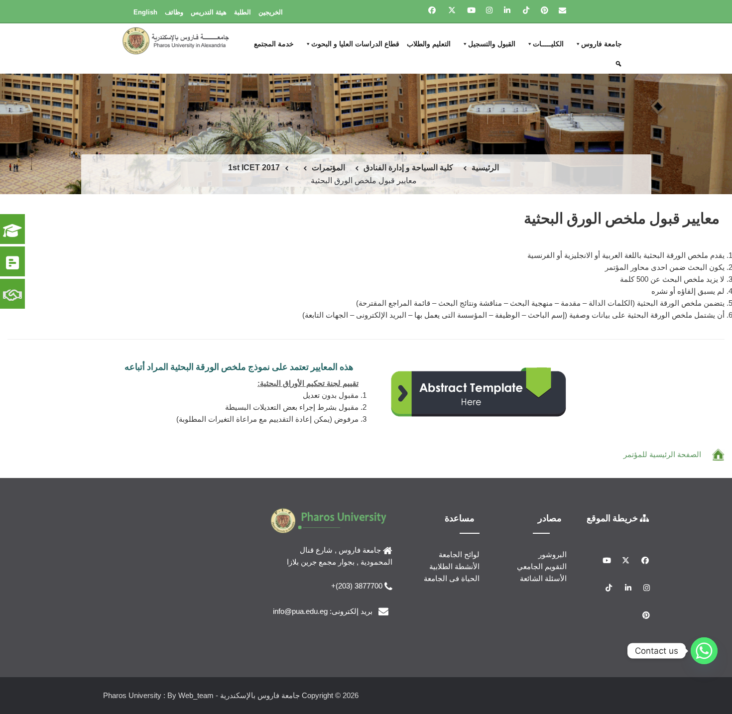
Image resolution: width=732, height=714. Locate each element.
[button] (619, 64)
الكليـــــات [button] (548, 44)
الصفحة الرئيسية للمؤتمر (662, 454)
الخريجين (270, 12)
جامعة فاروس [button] (601, 44)
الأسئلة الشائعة (543, 578)
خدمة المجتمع (274, 44)
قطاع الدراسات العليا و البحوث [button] (355, 44)
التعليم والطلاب (429, 44)
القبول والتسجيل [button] (491, 44)
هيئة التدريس (209, 12)
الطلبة (242, 12)
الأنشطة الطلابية (454, 566)
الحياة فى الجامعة (452, 578)
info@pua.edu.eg (300, 611)
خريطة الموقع (613, 518)
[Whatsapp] (704, 650)
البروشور (552, 554)
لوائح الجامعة (459, 554)
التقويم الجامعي (542, 566)
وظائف (174, 12)
